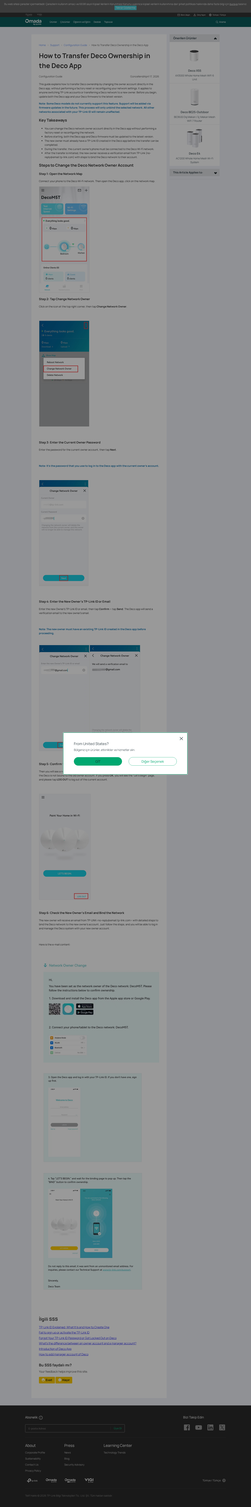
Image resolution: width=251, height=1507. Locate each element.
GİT (98, 761)
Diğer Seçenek (152, 761)
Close (181, 738)
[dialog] (125, 753)
